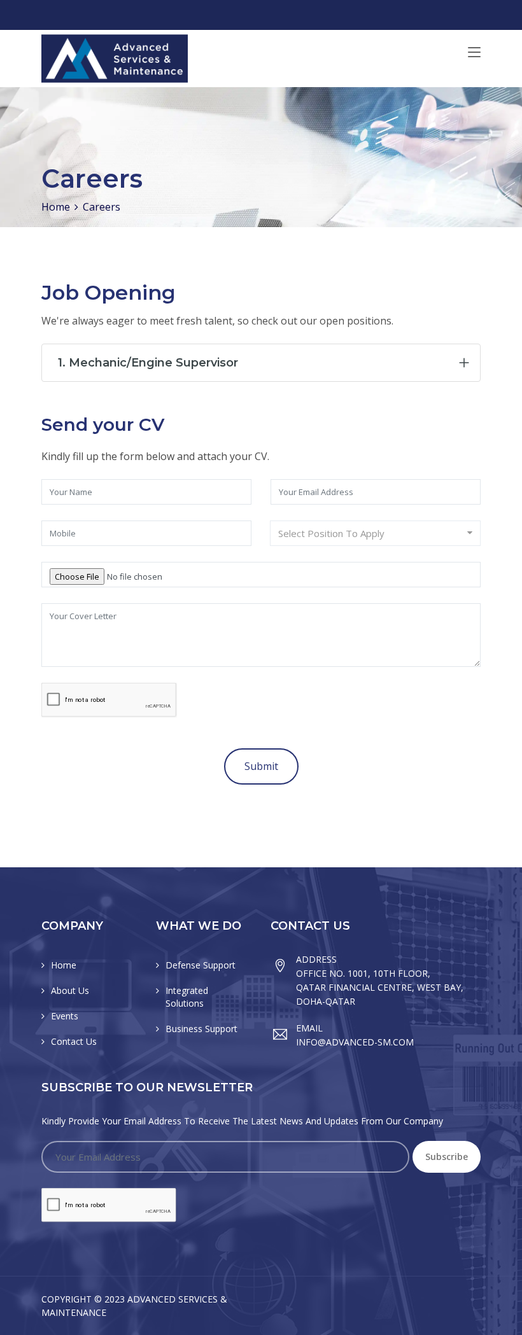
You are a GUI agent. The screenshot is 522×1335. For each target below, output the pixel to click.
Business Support (201, 1029)
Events (64, 1016)
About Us (70, 990)
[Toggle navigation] (474, 53)
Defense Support (201, 965)
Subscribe (446, 1156)
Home (55, 207)
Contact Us (74, 1041)
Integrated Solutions (187, 996)
